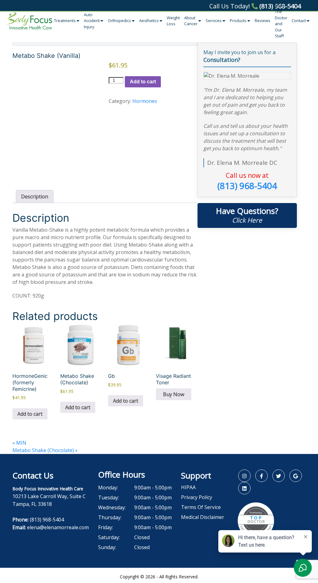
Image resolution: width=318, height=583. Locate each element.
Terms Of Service (201, 507)
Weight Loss (173, 21)
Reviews (262, 20)
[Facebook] (261, 476)
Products (238, 20)
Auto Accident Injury (92, 21)
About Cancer (191, 21)
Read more (173, 394)
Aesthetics (149, 20)
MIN (19, 442)
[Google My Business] (295, 476)
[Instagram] (244, 476)
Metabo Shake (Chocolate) (45, 450)
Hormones (144, 101)
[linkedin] (244, 488)
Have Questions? (247, 214)
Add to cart (143, 81)
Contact (299, 20)
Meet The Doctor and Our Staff (281, 21)
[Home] (29, 21)
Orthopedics (119, 20)
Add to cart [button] (30, 413)
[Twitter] (278, 476)
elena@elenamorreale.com (58, 527)
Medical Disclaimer (202, 517)
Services (214, 20)
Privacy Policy (196, 497)
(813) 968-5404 (279, 6)
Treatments (65, 20)
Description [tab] (34, 196)
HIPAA (188, 487)
